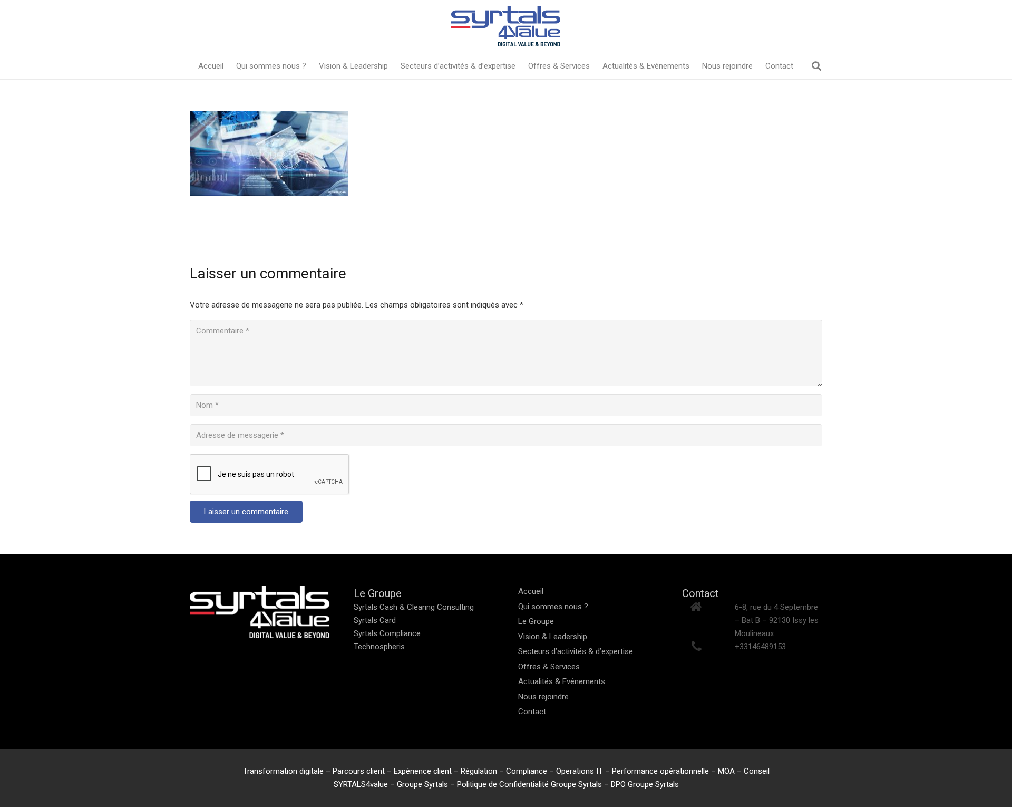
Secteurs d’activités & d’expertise (575, 651)
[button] (816, 66)
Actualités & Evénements (561, 681)
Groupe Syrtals (422, 784)
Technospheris (379, 646)
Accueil (530, 591)
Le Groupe (536, 621)
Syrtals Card (375, 620)
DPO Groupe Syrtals (645, 784)
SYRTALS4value (362, 784)
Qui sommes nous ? (553, 606)
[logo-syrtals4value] (506, 26)
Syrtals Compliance (387, 633)
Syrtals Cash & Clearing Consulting (414, 607)
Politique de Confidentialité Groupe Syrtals (529, 784)
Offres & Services (549, 666)
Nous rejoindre (543, 697)
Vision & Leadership (552, 636)
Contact (532, 711)
